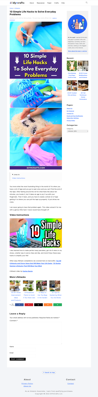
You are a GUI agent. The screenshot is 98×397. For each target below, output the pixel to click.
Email (11, 353)
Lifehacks (17, 8)
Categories (70, 128)
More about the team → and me (77, 51)
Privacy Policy (71, 120)
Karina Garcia (28, 271)
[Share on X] (38, 304)
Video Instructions (18, 178)
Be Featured (70, 111)
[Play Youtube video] (36, 233)
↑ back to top (49, 372)
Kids (63, 3)
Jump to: (17, 174)
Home (11, 8)
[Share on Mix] (48, 304)
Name (12, 346)
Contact (71, 383)
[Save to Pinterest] (29, 304)
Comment (14, 320)
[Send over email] (57, 304)
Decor (32, 3)
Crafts (56, 3)
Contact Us (70, 113)
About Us (69, 108)
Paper (49, 3)
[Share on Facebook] (19, 304)
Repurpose (41, 3)
